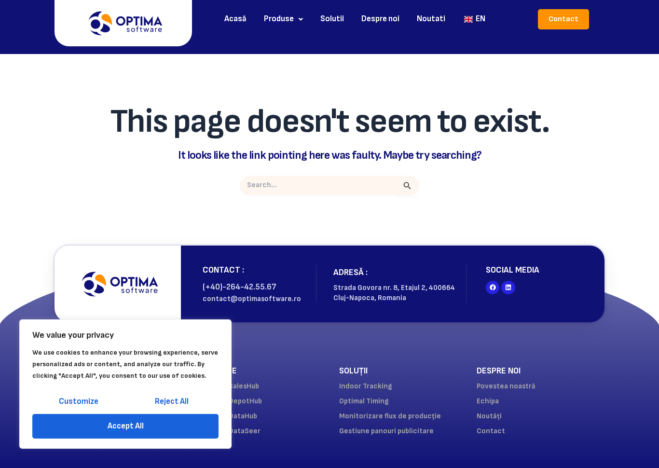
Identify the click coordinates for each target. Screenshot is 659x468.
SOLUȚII (353, 371)
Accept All (126, 426)
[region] (125, 384)
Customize (78, 401)
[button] (283, 19)
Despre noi (380, 19)
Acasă (235, 19)
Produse (279, 19)
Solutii (332, 19)
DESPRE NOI (499, 371)
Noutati (431, 19)
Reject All (172, 401)
